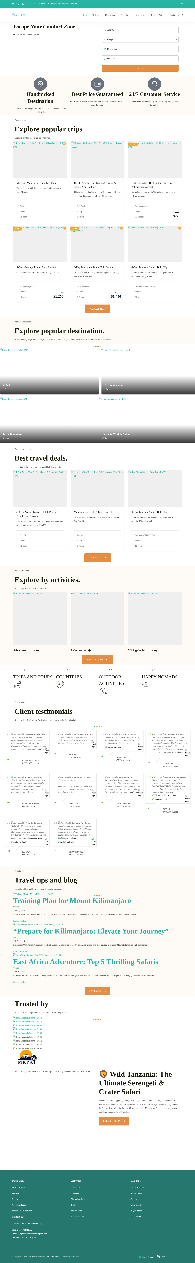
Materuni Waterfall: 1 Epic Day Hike (36, 182)
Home (85, 15)
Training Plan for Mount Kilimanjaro (72, 900)
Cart (181, 4)
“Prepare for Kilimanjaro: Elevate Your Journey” (91, 931)
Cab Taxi (81, 206)
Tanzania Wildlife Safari (145, 286)
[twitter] (18, 4)
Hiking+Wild (136, 650)
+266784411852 (39, 4)
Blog (152, 15)
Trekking (75, 1193)
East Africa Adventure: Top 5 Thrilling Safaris (85, 962)
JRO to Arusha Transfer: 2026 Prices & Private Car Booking (95, 184)
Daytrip (23, 206)
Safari (74, 650)
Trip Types (139, 15)
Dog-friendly (135, 1216)
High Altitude (136, 1211)
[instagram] (23, 4)
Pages (161, 15)
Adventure (20, 650)
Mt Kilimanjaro (26, 286)
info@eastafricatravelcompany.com (64, 4)
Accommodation (142, 206)
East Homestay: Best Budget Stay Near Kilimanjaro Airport (152, 184)
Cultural (133, 1199)
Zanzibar (15, 1193)
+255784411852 (25, 1230)
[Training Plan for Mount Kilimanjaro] (33, 894)
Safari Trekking (77, 1216)
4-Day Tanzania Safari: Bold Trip (149, 267)
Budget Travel (136, 1193)
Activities (125, 15)
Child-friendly (136, 1205)
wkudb (16, 907)
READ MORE (19, 921)
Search (140, 68)
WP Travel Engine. (53, 1257)
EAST (28, 1257)
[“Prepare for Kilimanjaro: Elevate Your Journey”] (38, 925)
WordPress (75, 1257)
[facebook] (13, 4)
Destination (110, 15)
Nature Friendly (137, 1187)
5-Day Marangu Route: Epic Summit (36, 267)
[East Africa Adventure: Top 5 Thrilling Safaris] (37, 955)
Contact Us (174, 15)
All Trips (95, 15)
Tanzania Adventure (79, 1199)
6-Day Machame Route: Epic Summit (94, 267)
